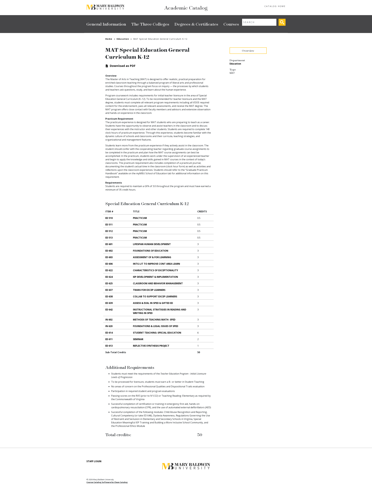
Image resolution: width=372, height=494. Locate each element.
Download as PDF (122, 66)
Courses (231, 24)
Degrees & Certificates (196, 24)
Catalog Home (275, 6)
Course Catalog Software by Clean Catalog (107, 482)
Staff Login (93, 461)
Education (123, 38)
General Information (106, 24)
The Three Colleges (150, 24)
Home (108, 38)
